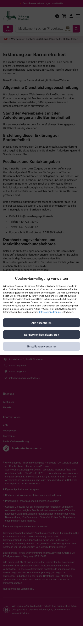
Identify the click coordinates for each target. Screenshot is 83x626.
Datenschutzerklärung (49, 312)
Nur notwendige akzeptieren (41, 334)
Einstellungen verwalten (42, 346)
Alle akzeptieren (41, 322)
